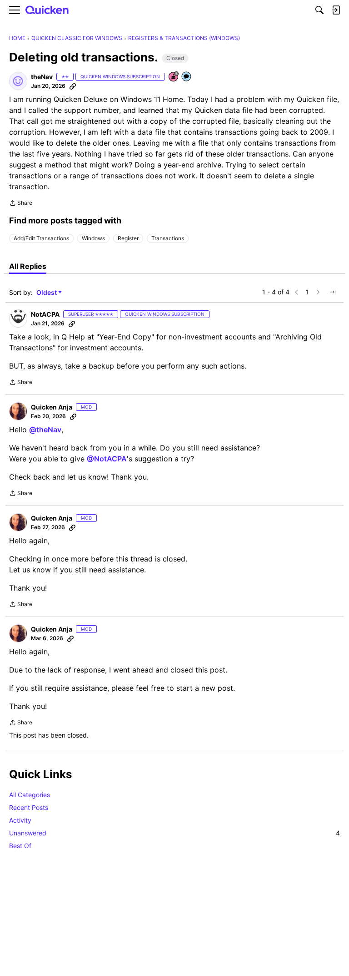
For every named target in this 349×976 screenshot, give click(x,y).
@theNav (45, 429)
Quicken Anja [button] (51, 407)
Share (20, 203)
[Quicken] (47, 10)
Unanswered (174, 833)
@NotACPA (107, 458)
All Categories (29, 795)
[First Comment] (186, 77)
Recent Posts (28, 807)
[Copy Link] (72, 86)
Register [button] (128, 238)
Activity (20, 820)
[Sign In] (336, 10)
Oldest (47, 292)
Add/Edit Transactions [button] (41, 238)
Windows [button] (93, 238)
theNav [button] (42, 77)
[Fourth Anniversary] (174, 77)
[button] (18, 81)
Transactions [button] (167, 238)
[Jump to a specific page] (332, 292)
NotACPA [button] (45, 314)
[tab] (28, 266)
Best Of (20, 846)
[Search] (319, 10)
